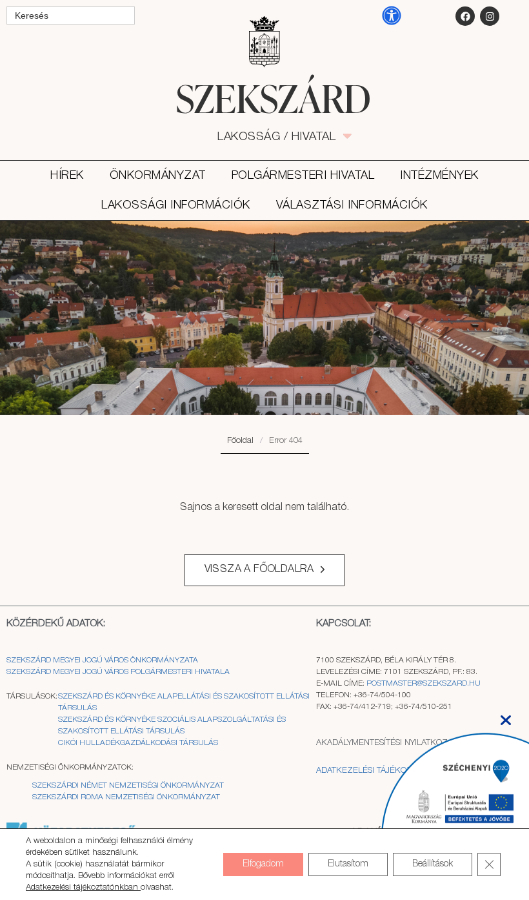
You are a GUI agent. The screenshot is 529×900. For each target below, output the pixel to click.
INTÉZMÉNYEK (439, 175)
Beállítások (432, 864)
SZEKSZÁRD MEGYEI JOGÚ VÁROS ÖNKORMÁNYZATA (103, 660)
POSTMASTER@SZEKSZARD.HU (423, 683)
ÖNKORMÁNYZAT (158, 175)
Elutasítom (348, 864)
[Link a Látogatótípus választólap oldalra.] (264, 42)
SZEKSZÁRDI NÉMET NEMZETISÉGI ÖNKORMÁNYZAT (128, 785)
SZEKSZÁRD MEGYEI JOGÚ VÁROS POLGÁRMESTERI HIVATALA (118, 671)
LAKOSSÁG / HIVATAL (283, 137)
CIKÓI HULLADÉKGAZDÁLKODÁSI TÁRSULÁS (138, 742)
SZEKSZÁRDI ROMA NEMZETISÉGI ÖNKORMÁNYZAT (126, 797)
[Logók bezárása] (506, 716)
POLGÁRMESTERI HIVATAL (303, 175)
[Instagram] (489, 16)
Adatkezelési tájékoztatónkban (83, 887)
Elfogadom (263, 864)
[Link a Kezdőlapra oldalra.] (264, 98)
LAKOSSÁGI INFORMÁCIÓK (175, 205)
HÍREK (67, 175)
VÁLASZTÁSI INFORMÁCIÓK (352, 205)
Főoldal (240, 440)
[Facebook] (465, 16)
